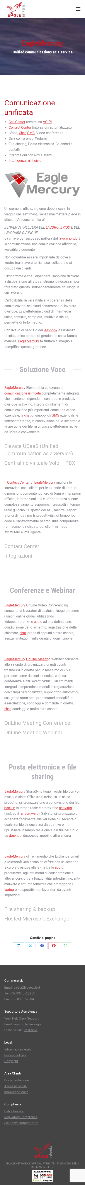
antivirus (65, 808)
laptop (9, 890)
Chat (22, 133)
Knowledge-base (16, 1092)
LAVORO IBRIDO (58, 227)
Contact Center (20, 127)
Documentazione (16, 1080)
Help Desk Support (25, 1018)
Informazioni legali (17, 1049)
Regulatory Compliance (20, 1117)
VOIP (47, 122)
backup (9, 808)
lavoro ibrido (68, 238)
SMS (31, 133)
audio (38, 622)
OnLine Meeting (38, 659)
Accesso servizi (15, 1086)
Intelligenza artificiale (25, 161)
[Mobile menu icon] (78, 9)
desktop (15, 836)
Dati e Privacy (14, 1111)
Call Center (17, 122)
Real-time (30, 1030)
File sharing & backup (29, 909)
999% (52, 330)
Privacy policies (15, 1055)
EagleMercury (28, 341)
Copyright (11, 1061)
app (58, 867)
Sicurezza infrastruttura (21, 1123)
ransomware (29, 813)
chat (27, 415)
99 (46, 330)
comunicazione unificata (22, 393)
